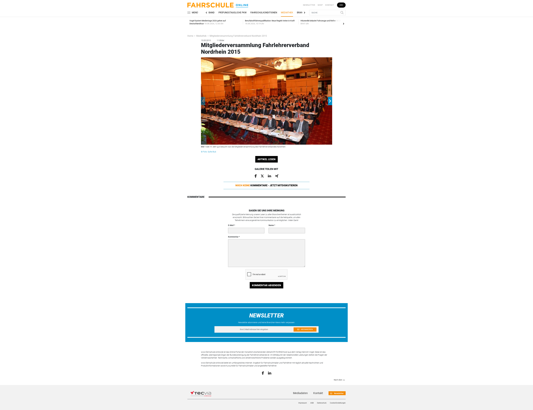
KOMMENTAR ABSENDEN (266, 285)
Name (271, 225)
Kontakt (329, 5)
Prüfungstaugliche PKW (232, 12)
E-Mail (231, 225)
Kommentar (233, 237)
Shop (320, 5)
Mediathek (287, 12)
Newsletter (309, 5)
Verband (210, 12)
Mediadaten (300, 393)
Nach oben (338, 380)
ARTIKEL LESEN (266, 159)
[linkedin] (269, 373)
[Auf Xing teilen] (276, 176)
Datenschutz (321, 403)
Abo (341, 5)
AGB (312, 403)
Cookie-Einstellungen (338, 403)
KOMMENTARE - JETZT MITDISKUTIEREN (266, 185)
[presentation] (343, 23)
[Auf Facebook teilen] (256, 176)
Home (190, 36)
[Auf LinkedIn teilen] (269, 176)
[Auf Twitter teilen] (262, 176)
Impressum (302, 403)
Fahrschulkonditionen (263, 12)
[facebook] (263, 373)
